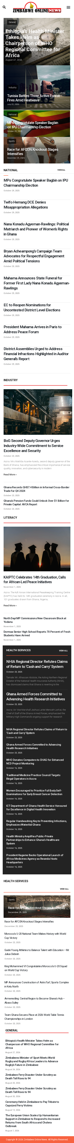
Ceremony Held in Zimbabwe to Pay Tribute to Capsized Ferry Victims (32, 1103)
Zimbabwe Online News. (36, 1139)
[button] (4, 7)
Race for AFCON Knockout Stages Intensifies (36, 908)
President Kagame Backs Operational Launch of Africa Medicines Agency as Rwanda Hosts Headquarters (34, 859)
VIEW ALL (61, 170)
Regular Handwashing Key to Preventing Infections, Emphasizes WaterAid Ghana (36, 822)
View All (63, 651)
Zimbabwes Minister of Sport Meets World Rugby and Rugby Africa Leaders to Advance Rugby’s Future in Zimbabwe (31, 1061)
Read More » (10, 474)
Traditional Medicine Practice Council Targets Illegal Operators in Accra (33, 777)
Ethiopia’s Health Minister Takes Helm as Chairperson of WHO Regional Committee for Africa (34, 43)
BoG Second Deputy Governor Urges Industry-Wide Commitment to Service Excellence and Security (33, 446)
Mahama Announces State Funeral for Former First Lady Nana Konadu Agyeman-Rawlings (37, 283)
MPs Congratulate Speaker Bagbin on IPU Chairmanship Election (32, 125)
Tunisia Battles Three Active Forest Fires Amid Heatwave (33, 98)
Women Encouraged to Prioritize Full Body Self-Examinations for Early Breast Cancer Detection (34, 792)
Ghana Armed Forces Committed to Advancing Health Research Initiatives (33, 746)
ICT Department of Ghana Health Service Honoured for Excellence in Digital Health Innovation (36, 807)
